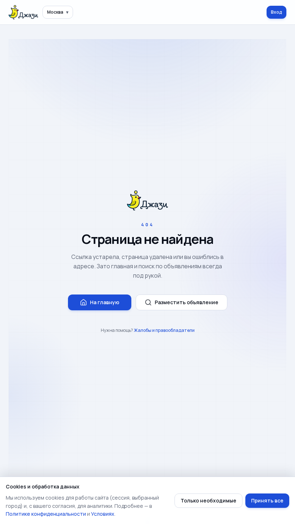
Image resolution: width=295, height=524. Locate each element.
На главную (104, 302)
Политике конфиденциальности (46, 513)
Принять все (267, 500)
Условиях (102, 513)
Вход (276, 12)
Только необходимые (208, 500)
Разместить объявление (186, 302)
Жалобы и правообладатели (164, 330)
